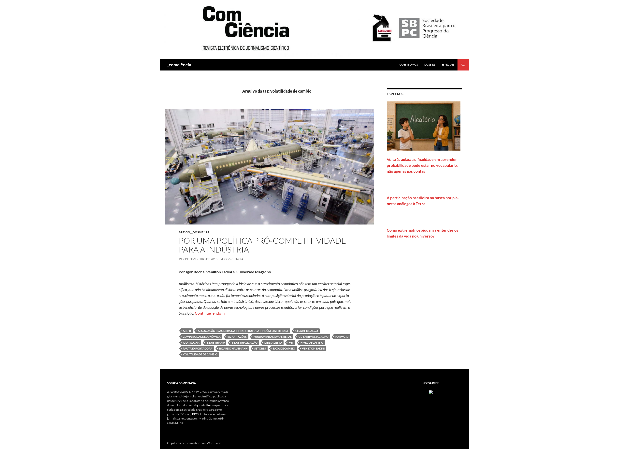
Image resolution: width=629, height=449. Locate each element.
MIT (291, 342)
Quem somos (409, 64)
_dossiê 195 (200, 232)
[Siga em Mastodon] (431, 392)
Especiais (448, 64)
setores (260, 348)
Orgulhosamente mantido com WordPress (194, 443)
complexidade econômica (202, 336)
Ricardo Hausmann (233, 348)
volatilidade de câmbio (200, 354)
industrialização (244, 342)
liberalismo (273, 342)
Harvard (341, 336)
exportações (237, 336)
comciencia (233, 259)
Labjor (196, 405)
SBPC (194, 414)
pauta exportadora (197, 348)
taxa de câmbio (284, 348)
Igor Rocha (191, 342)
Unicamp (212, 405)
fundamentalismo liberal (273, 336)
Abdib (187, 330)
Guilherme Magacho (314, 336)
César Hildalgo (306, 330)
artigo (184, 232)
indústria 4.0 (215, 342)
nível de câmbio (311, 342)
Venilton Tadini (313, 348)
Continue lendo (210, 313)
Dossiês (429, 64)
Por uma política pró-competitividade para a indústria (262, 245)
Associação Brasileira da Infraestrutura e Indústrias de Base (243, 330)
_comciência (179, 64)
